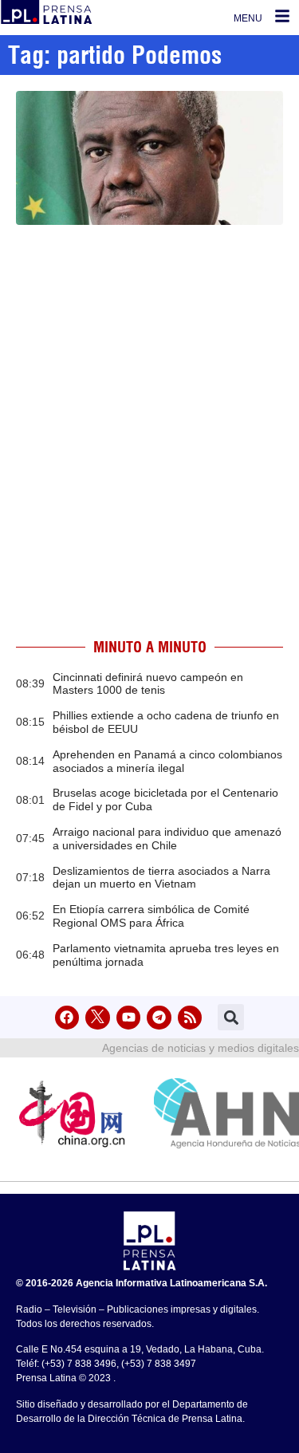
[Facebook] (67, 1018)
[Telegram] (159, 1018)
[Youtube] (128, 1018)
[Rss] (190, 1018)
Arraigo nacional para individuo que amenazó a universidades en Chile (167, 838)
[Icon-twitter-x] (97, 1018)
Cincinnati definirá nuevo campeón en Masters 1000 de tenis (148, 684)
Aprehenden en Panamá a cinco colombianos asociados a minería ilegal (167, 761)
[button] (231, 1017)
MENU (248, 18)
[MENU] (282, 16)
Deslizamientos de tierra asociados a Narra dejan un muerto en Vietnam (161, 877)
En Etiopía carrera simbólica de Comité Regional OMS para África (151, 916)
